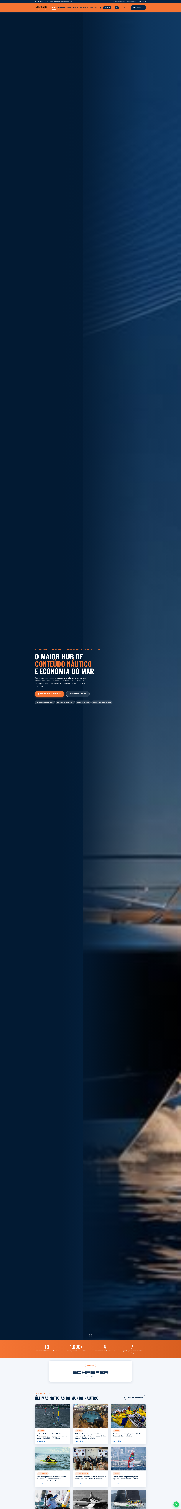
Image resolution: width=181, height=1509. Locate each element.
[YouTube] (140, 2)
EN (120, 7)
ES (124, 7)
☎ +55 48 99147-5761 (41, 2)
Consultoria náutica (77, 694)
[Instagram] (143, 2)
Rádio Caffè (84, 8)
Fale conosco (138, 8)
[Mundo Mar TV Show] (41, 7)
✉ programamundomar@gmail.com (61, 2)
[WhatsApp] (176, 1504)
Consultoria (93, 8)
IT (127, 7)
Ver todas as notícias (135, 1398)
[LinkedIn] (145, 2)
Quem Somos (61, 8)
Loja (100, 8)
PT (117, 7)
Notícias (75, 8)
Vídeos (69, 8)
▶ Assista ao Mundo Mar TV (49, 694)
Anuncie (107, 8)
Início (54, 8)
